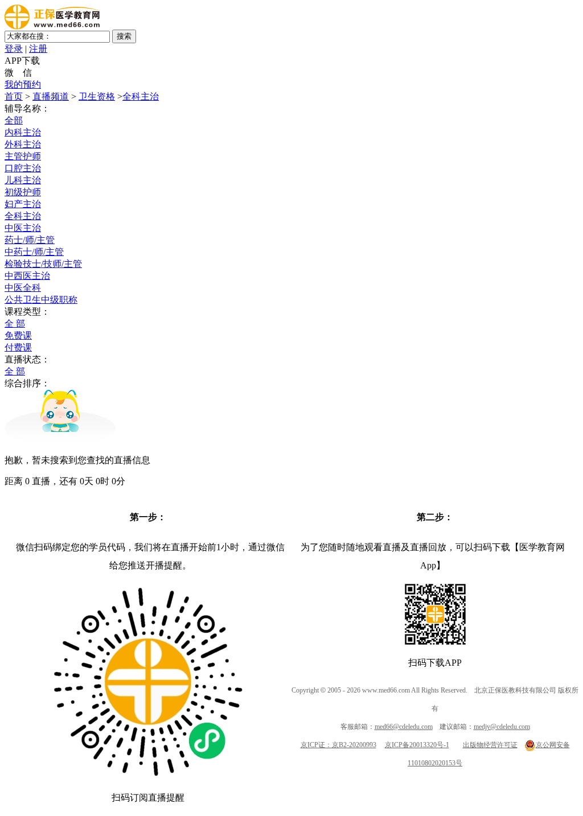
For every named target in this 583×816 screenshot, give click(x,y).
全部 (14, 120)
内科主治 (23, 132)
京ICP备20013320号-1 (417, 745)
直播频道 (50, 96)
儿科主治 (23, 180)
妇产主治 (23, 204)
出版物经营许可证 (490, 745)
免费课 (18, 335)
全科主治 (140, 96)
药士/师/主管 (30, 240)
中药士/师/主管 (34, 252)
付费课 (18, 347)
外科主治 (23, 144)
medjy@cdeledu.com (502, 727)
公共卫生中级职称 (41, 299)
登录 (14, 48)
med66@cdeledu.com (404, 727)
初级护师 (23, 192)
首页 (14, 96)
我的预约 (23, 84)
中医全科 (23, 287)
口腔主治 (23, 168)
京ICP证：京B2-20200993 (338, 745)
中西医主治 (27, 276)
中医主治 (23, 228)
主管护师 (23, 156)
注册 (38, 48)
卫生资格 (97, 96)
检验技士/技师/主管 (43, 264)
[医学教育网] (52, 26)
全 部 (15, 323)
